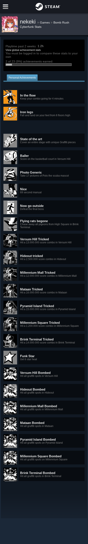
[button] (44, 97)
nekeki (28, 21)
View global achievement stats (23, 50)
